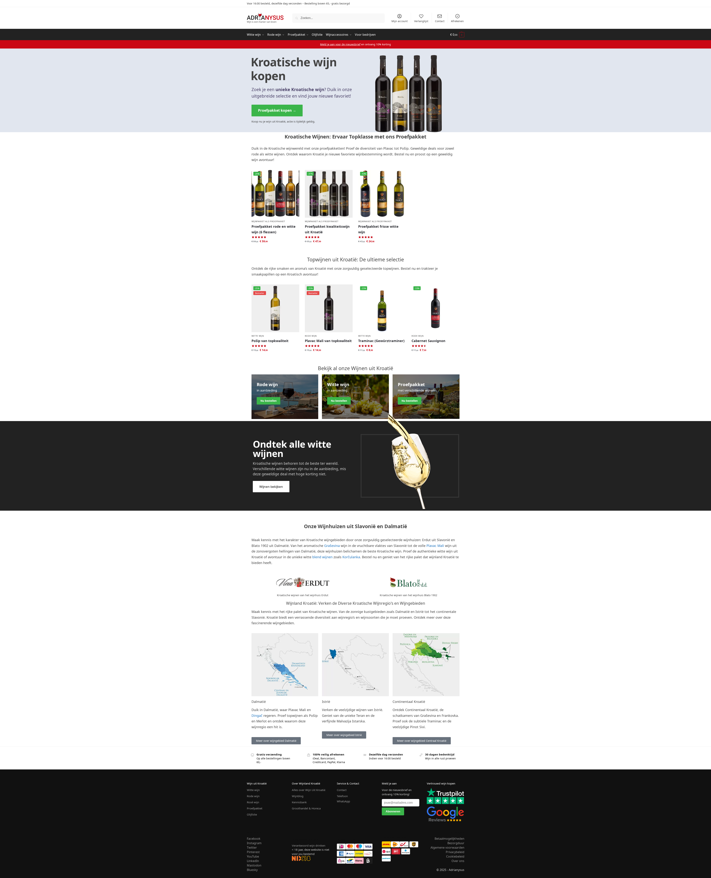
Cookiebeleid (455, 856)
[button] (457, 35)
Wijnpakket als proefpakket (268, 221)
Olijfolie (252, 814)
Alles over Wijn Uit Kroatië (308, 790)
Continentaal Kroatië (409, 701)
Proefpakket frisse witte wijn (378, 229)
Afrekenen (457, 21)
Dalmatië (258, 701)
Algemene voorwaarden (447, 847)
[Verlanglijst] (293, 175)
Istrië (326, 701)
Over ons (458, 861)
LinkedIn (253, 861)
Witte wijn (257, 335)
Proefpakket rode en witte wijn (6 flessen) (273, 229)
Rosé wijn (253, 802)
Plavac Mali (435, 545)
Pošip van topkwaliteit (269, 341)
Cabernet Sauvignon (428, 341)
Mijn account (399, 21)
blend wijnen (322, 557)
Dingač (256, 715)
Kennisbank (299, 802)
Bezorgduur (455, 843)
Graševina (332, 545)
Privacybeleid (455, 852)
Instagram (254, 843)
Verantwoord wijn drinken (308, 845)
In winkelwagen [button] (275, 249)
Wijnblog (297, 796)
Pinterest (253, 852)
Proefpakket (254, 808)
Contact (439, 21)
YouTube (253, 856)
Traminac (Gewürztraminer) (381, 341)
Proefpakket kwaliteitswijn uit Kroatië (327, 229)
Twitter (252, 847)
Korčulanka (351, 557)
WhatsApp (343, 801)
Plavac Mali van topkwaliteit (328, 341)
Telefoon (342, 796)
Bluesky (252, 870)
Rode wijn (311, 335)
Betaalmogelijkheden (449, 839)
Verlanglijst (421, 21)
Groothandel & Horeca (306, 808)
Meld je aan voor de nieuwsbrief (340, 44)
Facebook (253, 839)
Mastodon (254, 865)
